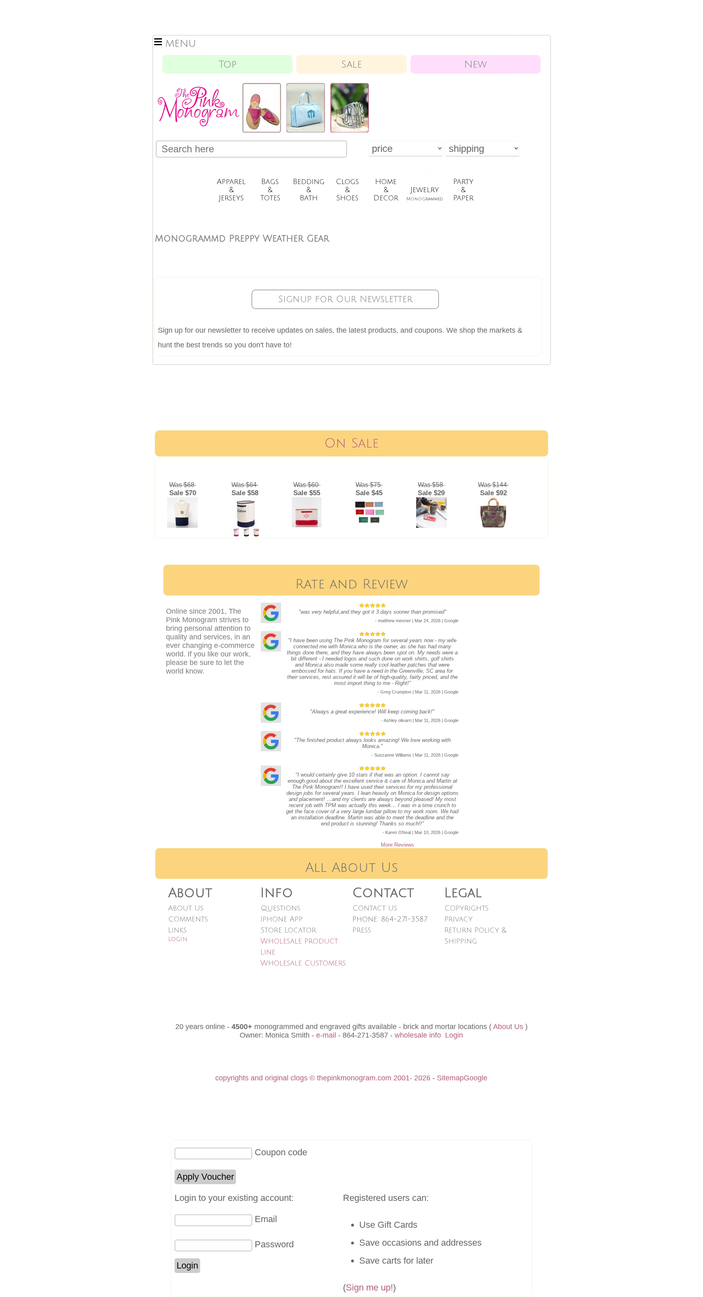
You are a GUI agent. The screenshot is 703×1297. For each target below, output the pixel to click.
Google (475, 1078)
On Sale (351, 443)
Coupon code (281, 1152)
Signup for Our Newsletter (345, 299)
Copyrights (466, 908)
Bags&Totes (270, 190)
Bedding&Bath (309, 190)
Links (177, 930)
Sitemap (450, 1078)
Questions (280, 908)
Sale (351, 64)
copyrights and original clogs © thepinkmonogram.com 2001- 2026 (322, 1078)
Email (266, 1219)
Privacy (458, 919)
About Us (185, 908)
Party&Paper (463, 190)
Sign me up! (369, 1287)
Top (227, 64)
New (475, 64)
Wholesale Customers (303, 963)
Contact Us (374, 908)
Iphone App (281, 919)
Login (178, 939)
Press (361, 930)
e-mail (326, 1035)
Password (274, 1244)
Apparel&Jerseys (231, 190)
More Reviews (397, 845)
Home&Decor (385, 190)
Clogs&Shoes (347, 190)
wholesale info (418, 1035)
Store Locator (288, 930)
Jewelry (424, 193)
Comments (188, 919)
